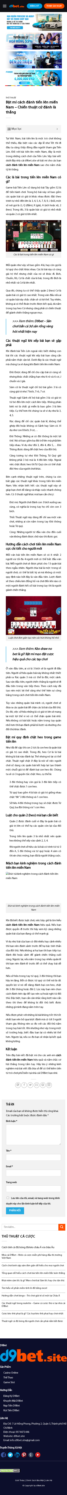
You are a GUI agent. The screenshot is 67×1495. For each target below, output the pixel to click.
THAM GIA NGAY (54, 6)
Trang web (11, 1182)
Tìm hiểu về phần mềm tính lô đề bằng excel (24, 1288)
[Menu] (5, 6)
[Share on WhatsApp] (18, 1085)
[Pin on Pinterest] (43, 1085)
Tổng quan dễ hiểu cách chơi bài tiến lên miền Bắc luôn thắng (33, 1273)
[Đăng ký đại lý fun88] (33, 22)
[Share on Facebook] (24, 1085)
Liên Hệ (48, 1480)
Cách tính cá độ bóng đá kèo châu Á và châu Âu (28, 1247)
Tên (8, 1151)
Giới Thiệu (19, 1480)
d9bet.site (30, 160)
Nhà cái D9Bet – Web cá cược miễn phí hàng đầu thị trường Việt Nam (32, 1256)
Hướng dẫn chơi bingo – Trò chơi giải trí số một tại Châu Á (31, 1295)
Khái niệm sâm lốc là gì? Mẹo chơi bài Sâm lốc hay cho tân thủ (33, 1280)
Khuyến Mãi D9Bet (13, 1401)
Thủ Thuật (11, 98)
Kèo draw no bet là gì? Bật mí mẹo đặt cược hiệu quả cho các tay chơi (33, 654)
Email (9, 1166)
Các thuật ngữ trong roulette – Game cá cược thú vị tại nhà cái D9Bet (33, 1305)
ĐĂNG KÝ (34, 6)
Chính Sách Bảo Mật (35, 1480)
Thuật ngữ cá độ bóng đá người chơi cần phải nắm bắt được (32, 1321)
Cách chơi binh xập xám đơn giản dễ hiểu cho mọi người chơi (33, 1265)
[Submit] (61, 1227)
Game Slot (9, 1382)
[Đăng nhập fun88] (33, 78)
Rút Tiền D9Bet (11, 1410)
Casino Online (10, 1373)
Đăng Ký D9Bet (11, 1396)
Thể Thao (8, 1377)
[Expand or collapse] (57, 129)
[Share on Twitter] (30, 1085)
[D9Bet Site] (16, 6)
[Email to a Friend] (37, 1085)
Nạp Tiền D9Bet (11, 1406)
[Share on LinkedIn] (49, 1085)
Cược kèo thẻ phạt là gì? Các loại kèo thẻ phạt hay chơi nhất (32, 1313)
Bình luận (11, 1121)
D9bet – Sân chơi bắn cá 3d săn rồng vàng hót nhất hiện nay (32, 326)
